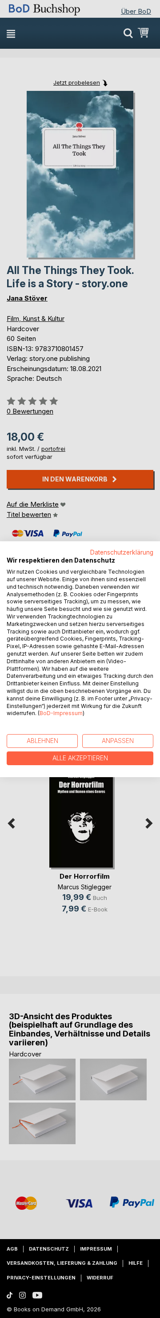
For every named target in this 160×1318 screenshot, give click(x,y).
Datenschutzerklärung (121, 551)
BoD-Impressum (61, 713)
